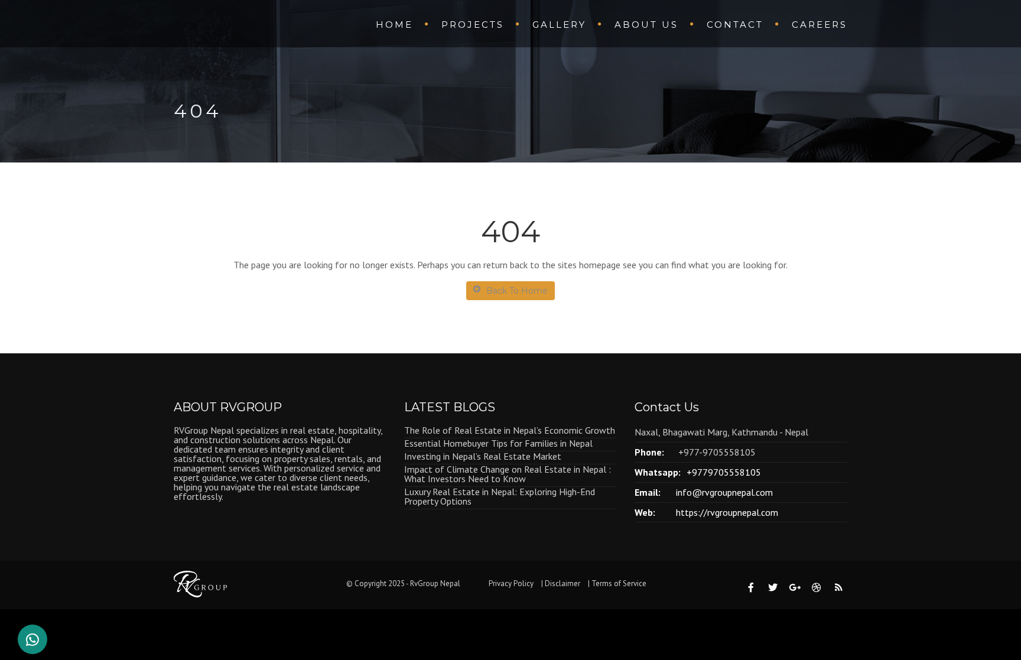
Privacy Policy (511, 583)
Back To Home (517, 290)
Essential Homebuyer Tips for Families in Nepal (498, 443)
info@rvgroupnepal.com (724, 492)
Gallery (559, 24)
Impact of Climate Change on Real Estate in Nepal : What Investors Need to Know (507, 474)
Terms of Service (618, 583)
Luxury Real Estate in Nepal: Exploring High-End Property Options (499, 496)
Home (394, 24)
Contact (735, 24)
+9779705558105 (724, 472)
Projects (472, 24)
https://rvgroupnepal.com (727, 512)
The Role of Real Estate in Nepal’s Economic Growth (509, 430)
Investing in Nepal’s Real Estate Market (482, 456)
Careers (819, 24)
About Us (646, 24)
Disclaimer (562, 583)
